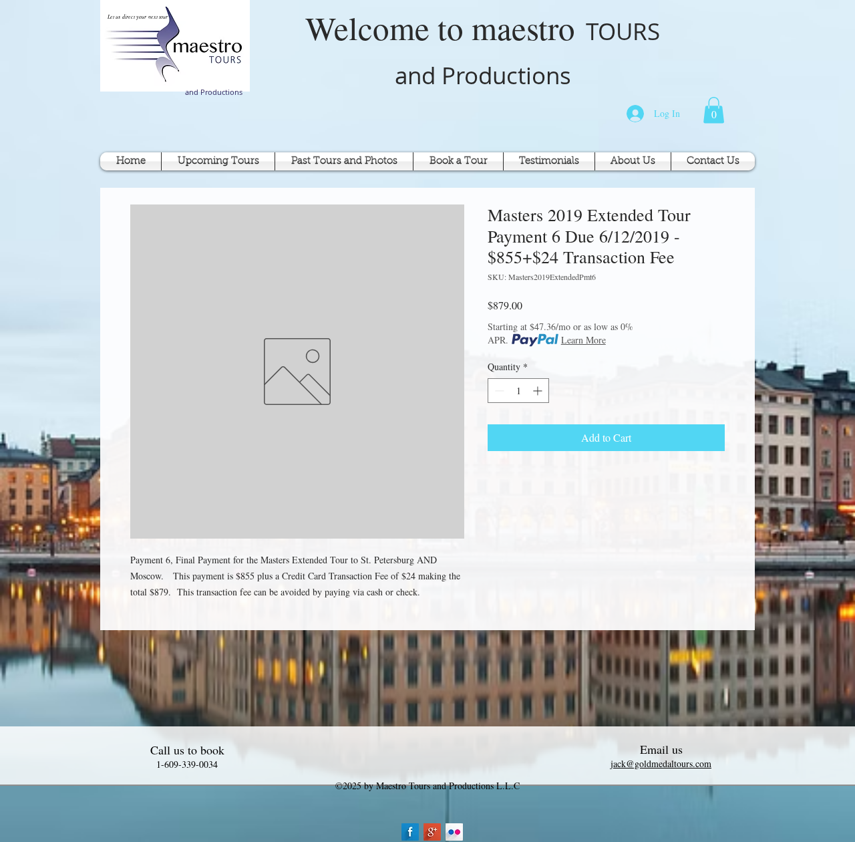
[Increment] (538, 390)
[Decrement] (498, 390)
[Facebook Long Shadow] (410, 832)
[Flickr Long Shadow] (454, 832)
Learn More (583, 339)
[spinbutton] (518, 390)
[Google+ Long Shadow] (432, 832)
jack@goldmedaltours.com (661, 763)
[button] (714, 110)
